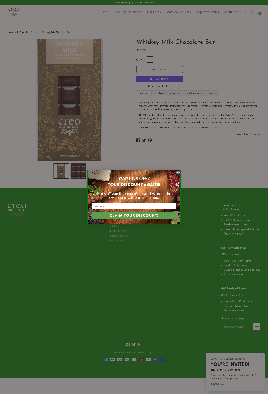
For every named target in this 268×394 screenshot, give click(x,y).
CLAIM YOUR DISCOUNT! (134, 215)
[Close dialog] (177, 172)
